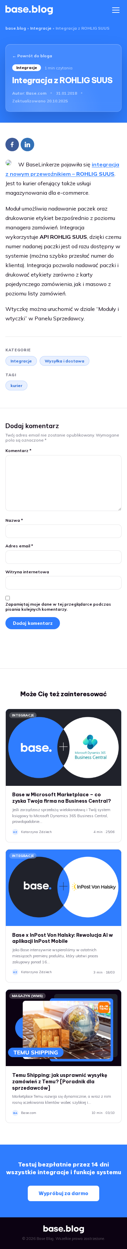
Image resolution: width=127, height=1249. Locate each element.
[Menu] (116, 10)
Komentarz (18, 450)
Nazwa (14, 520)
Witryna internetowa (27, 571)
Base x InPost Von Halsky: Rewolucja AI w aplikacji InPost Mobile (62, 938)
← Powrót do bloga (32, 55)
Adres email (19, 545)
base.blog (15, 28)
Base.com (36, 93)
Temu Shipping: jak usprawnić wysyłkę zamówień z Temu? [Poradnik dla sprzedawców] (59, 1081)
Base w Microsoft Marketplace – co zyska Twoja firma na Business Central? (61, 798)
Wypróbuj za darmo (63, 1193)
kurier (16, 385)
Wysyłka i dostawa (64, 360)
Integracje (40, 28)
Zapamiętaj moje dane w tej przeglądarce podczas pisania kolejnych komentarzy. (58, 607)
